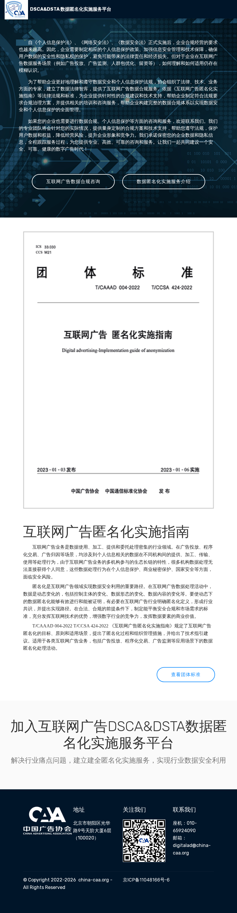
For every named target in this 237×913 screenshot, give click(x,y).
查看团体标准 (186, 674)
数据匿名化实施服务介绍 (164, 181)
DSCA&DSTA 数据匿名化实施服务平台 (70, 9)
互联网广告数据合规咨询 (73, 181)
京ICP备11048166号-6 (146, 880)
